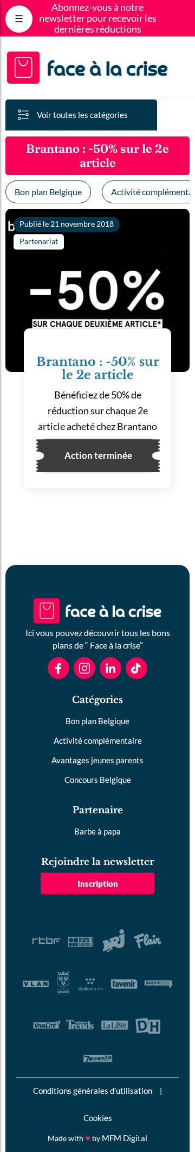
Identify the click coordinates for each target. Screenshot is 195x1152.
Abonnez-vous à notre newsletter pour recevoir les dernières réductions (98, 18)
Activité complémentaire (98, 740)
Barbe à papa (97, 831)
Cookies (97, 1118)
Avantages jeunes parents (97, 760)
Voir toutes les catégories (82, 115)
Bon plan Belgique (48, 191)
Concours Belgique (97, 779)
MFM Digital (124, 1138)
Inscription (97, 883)
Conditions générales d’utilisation (92, 1090)
